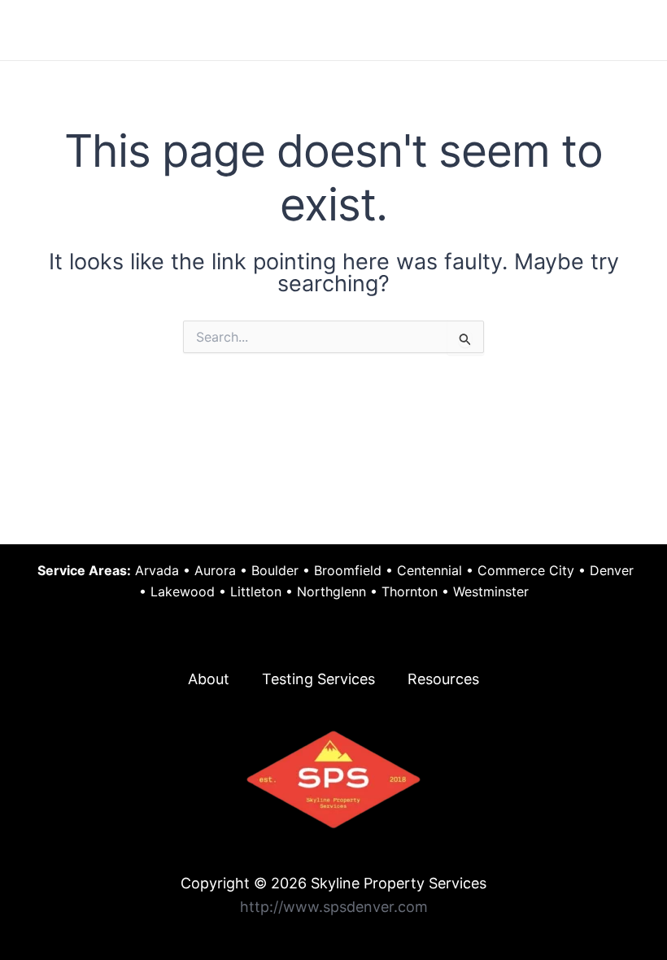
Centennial (429, 570)
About (208, 678)
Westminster (491, 591)
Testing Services (318, 678)
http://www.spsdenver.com (334, 906)
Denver (612, 570)
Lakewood (182, 591)
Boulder (275, 570)
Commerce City (525, 570)
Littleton (255, 591)
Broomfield (347, 570)
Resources (443, 678)
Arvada (157, 570)
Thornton (409, 591)
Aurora (215, 570)
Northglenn (331, 591)
